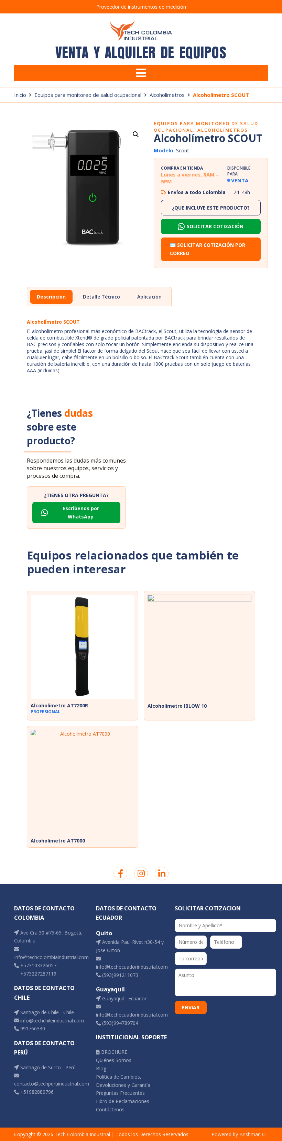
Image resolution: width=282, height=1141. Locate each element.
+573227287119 (37, 973)
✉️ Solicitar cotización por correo (207, 249)
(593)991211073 (119, 975)
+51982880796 (36, 1092)
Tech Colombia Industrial (82, 1134)
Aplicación (149, 296)
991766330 (32, 1028)
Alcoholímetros (167, 94)
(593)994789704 (119, 1023)
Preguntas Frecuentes (120, 1093)
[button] (136, 134)
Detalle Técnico (101, 296)
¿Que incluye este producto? (211, 207)
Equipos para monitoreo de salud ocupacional (87, 94)
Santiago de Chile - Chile (46, 1012)
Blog (101, 1068)
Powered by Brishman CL (239, 1134)
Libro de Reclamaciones (122, 1101)
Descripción (51, 296)
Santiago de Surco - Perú (47, 1067)
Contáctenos (110, 1109)
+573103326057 (37, 965)
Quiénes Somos (113, 1060)
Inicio (20, 94)
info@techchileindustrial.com (51, 1020)
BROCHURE (113, 1052)
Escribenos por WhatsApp (81, 512)
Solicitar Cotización (215, 226)
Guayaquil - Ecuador (124, 998)
